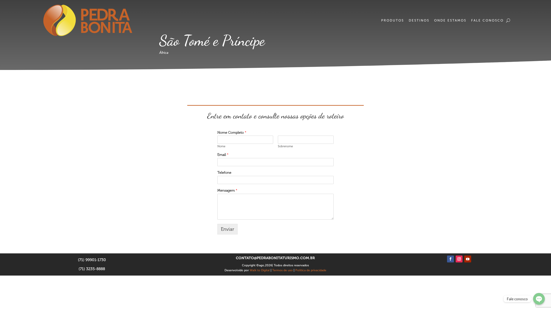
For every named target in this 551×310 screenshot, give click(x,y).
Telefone (224, 172)
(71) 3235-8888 (92, 269)
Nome (221, 146)
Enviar (227, 229)
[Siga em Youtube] (467, 259)
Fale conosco (487, 20)
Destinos (419, 20)
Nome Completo (231, 132)
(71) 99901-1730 (92, 259)
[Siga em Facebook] (450, 259)
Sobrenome (285, 146)
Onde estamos (450, 20)
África (163, 53)
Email (223, 155)
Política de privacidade (310, 270)
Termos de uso (282, 270)
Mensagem (227, 190)
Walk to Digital (260, 270)
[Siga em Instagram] (459, 259)
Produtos (392, 20)
